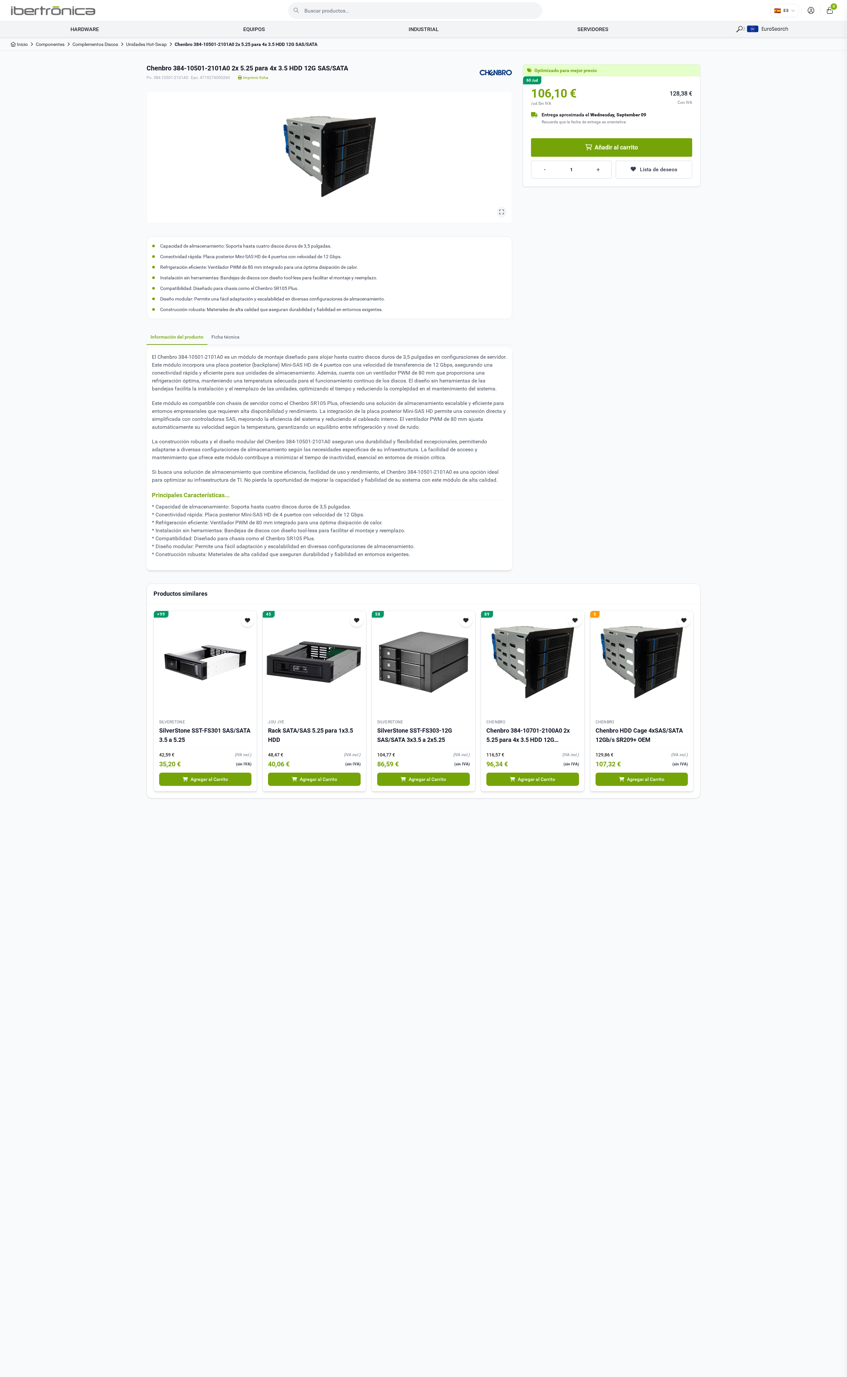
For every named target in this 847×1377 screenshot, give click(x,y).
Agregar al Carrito (209, 779)
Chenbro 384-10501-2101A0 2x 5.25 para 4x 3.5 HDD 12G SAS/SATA (246, 44)
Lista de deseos (658, 169)
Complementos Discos (95, 44)
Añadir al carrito (616, 147)
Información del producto (177, 337)
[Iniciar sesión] (811, 10)
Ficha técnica (225, 337)
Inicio (22, 44)
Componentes (50, 44)
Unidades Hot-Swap (146, 44)
